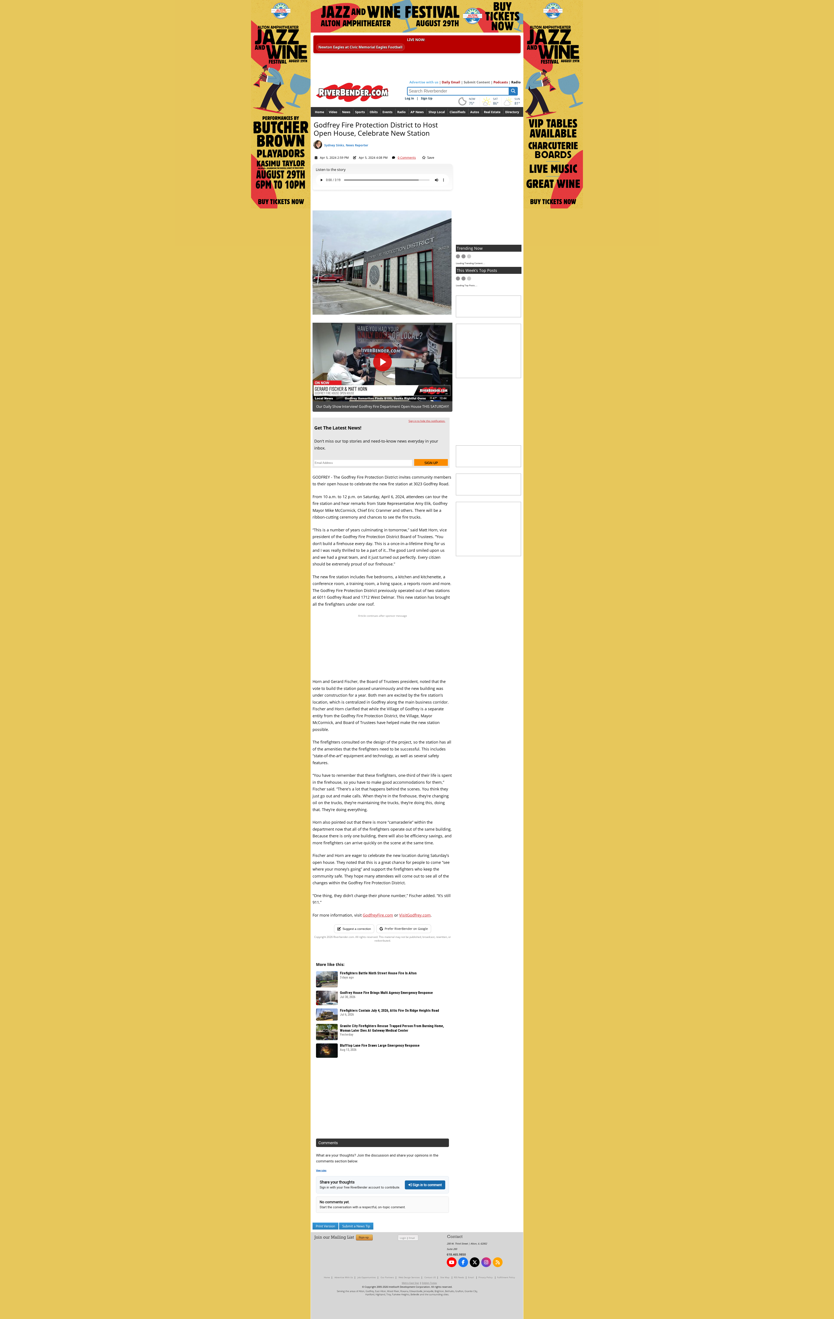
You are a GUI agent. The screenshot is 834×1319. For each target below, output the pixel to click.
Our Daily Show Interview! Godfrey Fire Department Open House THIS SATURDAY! (382, 406)
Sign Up (426, 98)
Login (403, 1238)
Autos (474, 112)
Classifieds (457, 112)
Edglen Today (429, 1282)
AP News (417, 112)
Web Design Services (409, 1277)
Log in (409, 98)
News (346, 112)
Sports (360, 112)
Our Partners (387, 1277)
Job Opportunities (366, 1277)
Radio (516, 82)
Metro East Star (410, 1282)
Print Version (325, 1226)
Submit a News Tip (356, 1226)
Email (412, 1238)
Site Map (444, 1277)
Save (430, 157)
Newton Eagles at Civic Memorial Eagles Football (360, 47)
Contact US (430, 1277)
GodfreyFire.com (378, 915)
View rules (321, 1170)
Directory (512, 112)
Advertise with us (423, 82)
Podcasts (500, 82)
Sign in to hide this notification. (427, 421)
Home (319, 112)
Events (387, 112)
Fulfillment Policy (506, 1277)
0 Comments (407, 157)
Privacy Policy (485, 1277)
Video (333, 112)
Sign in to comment (427, 1185)
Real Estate (492, 112)
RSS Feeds (459, 1277)
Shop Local (437, 112)
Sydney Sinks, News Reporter (346, 145)
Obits (374, 112)
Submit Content (477, 82)
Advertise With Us (343, 1277)
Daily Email (451, 82)
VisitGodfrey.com (415, 915)
